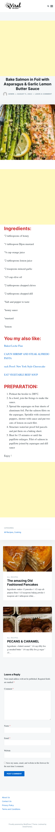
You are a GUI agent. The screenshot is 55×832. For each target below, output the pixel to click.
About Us (6, 797)
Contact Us (6, 801)
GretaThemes (27, 827)
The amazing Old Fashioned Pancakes (22, 582)
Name (7, 725)
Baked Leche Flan (13, 345)
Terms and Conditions (11, 809)
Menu (51, 6)
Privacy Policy (8, 805)
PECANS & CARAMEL (23, 641)
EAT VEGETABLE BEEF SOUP (21, 374)
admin (11, 94)
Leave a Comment (43, 94)
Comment (9, 688)
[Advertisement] (27, 48)
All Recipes (8, 532)
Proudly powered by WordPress (20, 824)
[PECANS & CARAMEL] (27, 619)
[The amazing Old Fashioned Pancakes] (27, 559)
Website (7, 750)
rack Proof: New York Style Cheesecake (24, 366)
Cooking (17, 532)
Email (7, 738)
